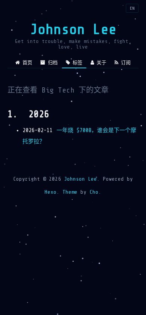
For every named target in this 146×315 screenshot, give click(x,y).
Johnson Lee (73, 29)
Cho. (93, 192)
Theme (68, 192)
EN (132, 8)
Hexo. (52, 192)
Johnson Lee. (82, 179)
